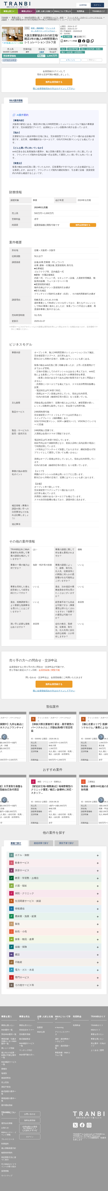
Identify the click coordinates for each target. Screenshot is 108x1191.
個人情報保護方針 (8, 1148)
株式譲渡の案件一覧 (8, 1092)
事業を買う (16, 17)
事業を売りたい (25, 1025)
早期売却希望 (10, 60)
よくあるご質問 (97, 1050)
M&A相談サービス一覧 (8, 1063)
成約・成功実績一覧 (62, 1047)
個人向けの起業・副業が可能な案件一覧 (8, 1055)
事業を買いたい (7, 1025)
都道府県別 (6, 1078)
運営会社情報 (6, 1123)
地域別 (4, 1073)
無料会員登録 (29, 1120)
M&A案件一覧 (7, 1030)
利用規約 (5, 1144)
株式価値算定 (24, 1039)
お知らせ (5, 1128)
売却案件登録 (24, 1034)
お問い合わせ (29, 1114)
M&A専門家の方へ (26, 1055)
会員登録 (83, 5)
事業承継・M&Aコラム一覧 (62, 1054)
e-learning (59, 1027)
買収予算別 (6, 1087)
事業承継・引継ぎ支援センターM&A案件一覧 (8, 1041)
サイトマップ (6, 1176)
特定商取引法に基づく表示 (8, 1158)
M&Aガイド (95, 1030)
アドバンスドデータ (62, 1033)
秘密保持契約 (6, 1153)
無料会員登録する (54, 82)
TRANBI (4, 17)
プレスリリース (7, 1139)
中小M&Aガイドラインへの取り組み (8, 1165)
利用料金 (76, 1025)
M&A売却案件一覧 (32, 17)
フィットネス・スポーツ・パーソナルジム (84, 17)
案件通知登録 (6, 1105)
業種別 (4, 1069)
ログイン (97, 5)
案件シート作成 (68, 40)
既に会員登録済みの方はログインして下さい (54, 88)
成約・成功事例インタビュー (62, 1040)
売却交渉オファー (26, 1030)
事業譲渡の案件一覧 (8, 1099)
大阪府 (4, 20)
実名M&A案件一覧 (8, 1034)
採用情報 (5, 1171)
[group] (52, 737)
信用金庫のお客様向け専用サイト (29, 1128)
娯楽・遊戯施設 (37, 28)
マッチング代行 (25, 1050)
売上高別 (5, 1082)
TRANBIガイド (97, 1025)
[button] (101, 737)
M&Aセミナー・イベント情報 (8, 1133)
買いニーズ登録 (7, 1048)
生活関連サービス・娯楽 (53, 17)
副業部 (40, 1027)
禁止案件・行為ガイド (98, 1044)
